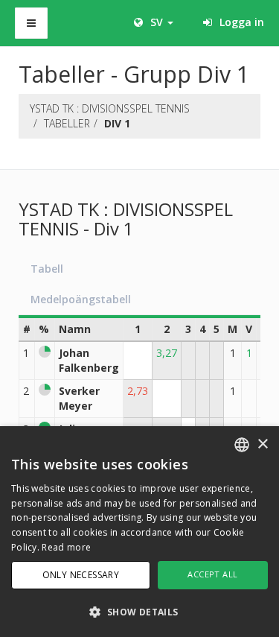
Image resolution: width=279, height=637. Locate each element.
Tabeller (67, 123)
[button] (139, 611)
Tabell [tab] (47, 269)
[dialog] (139, 531)
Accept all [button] (212, 574)
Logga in (240, 22)
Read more (66, 547)
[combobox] (241, 444)
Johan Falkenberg (89, 360)
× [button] (262, 444)
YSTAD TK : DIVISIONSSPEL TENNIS (110, 108)
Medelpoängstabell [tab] (81, 299)
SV (156, 22)
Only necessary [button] (81, 574)
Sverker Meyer (79, 398)
